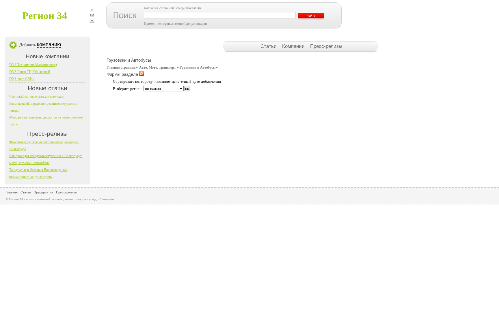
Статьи (269, 46)
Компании (294, 46)
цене (175, 81)
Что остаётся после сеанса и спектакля (36, 97)
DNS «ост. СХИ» (21, 79)
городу (147, 81)
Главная (12, 192)
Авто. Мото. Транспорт (157, 67)
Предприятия (43, 192)
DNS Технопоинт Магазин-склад (33, 65)
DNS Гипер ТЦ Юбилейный (29, 72)
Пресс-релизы (326, 46)
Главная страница (121, 67)
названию (162, 81)
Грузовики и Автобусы (197, 67)
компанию (49, 44)
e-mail (186, 81)
